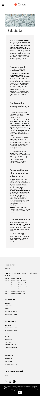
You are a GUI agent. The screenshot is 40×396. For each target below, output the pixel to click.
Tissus (7, 336)
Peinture (7, 303)
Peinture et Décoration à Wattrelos (15, 293)
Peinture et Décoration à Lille (13, 278)
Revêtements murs (11, 330)
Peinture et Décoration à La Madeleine (16, 280)
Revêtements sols (11, 314)
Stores (7, 308)
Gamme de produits (11, 347)
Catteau (7, 268)
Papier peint (8, 306)
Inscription (8, 358)
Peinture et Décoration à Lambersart (15, 285)
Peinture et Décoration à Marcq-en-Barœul (17, 282)
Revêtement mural (11, 311)
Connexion (8, 361)
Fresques (8, 342)
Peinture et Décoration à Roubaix (14, 289)
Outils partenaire (10, 345)
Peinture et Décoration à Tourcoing (15, 291)
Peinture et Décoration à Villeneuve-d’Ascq (17, 287)
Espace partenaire (11, 364)
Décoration (8, 339)
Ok (20, 392)
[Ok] (38, 390)
